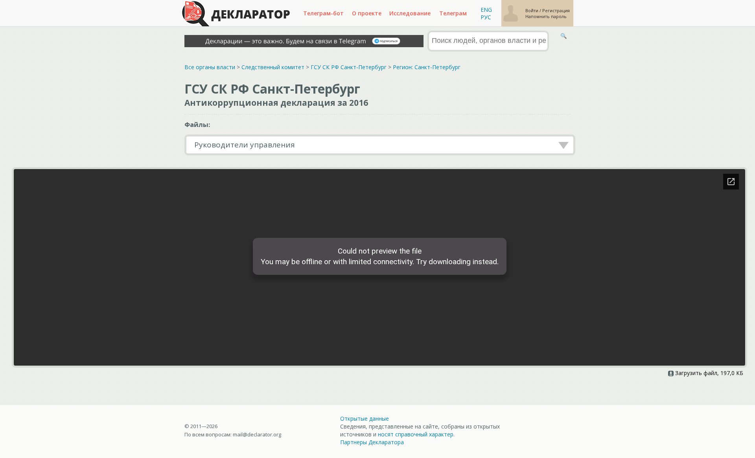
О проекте (366, 13)
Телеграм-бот (323, 13)
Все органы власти (209, 67)
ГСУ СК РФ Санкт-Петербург (349, 67)
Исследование (410, 13)
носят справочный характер (415, 434)
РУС (486, 17)
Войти (532, 10)
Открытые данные (364, 418)
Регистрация (556, 10)
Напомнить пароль (546, 16)
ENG (486, 9)
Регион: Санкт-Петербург (426, 67)
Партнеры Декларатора (372, 442)
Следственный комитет (272, 67)
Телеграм (453, 13)
